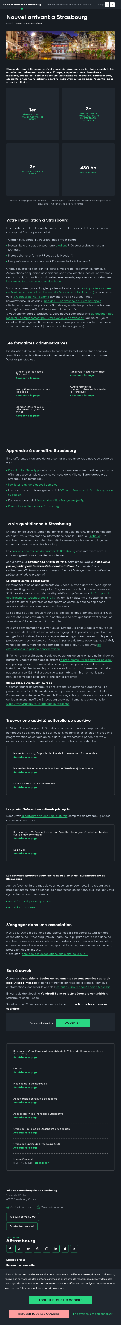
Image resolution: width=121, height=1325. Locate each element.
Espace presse (16, 1260)
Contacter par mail (22, 1226)
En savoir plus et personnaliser (92, 1314)
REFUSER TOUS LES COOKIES (39, 1314)
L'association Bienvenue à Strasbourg (33, 506)
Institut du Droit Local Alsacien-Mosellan (83, 987)
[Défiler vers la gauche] (107, 4)
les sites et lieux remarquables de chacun (34, 281)
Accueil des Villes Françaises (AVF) (59, 500)
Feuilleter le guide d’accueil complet (32, 485)
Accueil (9, 23)
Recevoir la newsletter (21, 1265)
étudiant (61, 245)
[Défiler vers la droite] (112, 4)
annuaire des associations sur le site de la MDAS (55, 954)
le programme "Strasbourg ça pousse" (86, 660)
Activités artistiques (21, 907)
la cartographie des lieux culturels (44, 816)
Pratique (94, 536)
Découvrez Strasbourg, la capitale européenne (37, 704)
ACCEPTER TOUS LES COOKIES (60, 1300)
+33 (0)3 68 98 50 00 (22, 1217)
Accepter (73, 1023)
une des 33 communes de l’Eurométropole (72, 301)
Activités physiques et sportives (29, 901)
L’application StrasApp (23, 470)
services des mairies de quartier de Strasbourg (43, 551)
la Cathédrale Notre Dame (31, 297)
